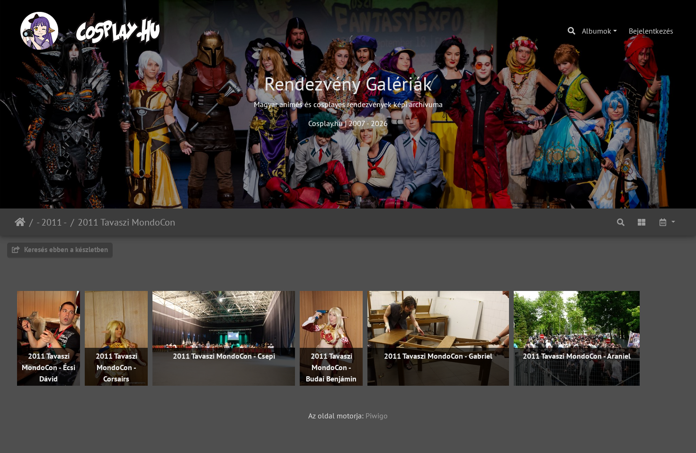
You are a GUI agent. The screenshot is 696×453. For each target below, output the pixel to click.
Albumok (596, 31)
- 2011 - (51, 222)
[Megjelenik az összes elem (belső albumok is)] (641, 222)
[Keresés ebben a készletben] (621, 222)
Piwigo (377, 415)
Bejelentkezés (651, 31)
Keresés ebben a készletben (65, 249)
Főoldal (20, 222)
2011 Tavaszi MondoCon (126, 222)
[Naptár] (666, 222)
